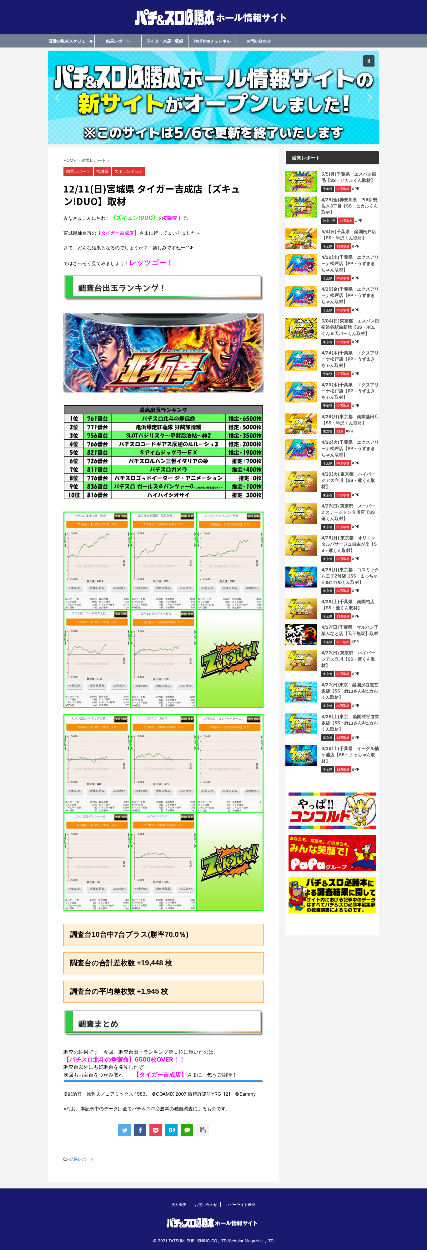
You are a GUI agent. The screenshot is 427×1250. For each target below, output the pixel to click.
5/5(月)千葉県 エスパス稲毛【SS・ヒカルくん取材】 (348, 177)
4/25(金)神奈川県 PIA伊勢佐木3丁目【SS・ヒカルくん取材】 (349, 206)
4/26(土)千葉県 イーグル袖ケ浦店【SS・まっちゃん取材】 (350, 754)
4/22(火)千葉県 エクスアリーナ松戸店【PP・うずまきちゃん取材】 (350, 448)
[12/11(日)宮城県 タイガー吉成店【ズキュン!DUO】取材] (171, 1130)
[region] (213, 97)
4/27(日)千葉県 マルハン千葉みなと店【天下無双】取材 (350, 630)
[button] (213, 97)
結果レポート (118, 40)
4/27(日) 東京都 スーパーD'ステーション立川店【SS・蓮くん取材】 (350, 512)
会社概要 (179, 1204)
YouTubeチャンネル (212, 40)
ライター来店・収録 (165, 40)
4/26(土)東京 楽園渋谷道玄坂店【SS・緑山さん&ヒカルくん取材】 (350, 723)
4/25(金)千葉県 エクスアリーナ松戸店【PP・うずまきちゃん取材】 (350, 295)
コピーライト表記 (240, 1204)
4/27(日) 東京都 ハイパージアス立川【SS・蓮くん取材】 (348, 659)
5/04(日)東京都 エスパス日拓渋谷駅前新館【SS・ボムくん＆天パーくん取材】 (350, 327)
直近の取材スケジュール (71, 40)
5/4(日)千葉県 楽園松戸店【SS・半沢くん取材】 (348, 234)
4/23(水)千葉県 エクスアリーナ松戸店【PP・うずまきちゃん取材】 (350, 391)
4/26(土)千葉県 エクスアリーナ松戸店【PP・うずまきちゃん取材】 (350, 263)
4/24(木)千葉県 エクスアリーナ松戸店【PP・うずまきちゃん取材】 (350, 359)
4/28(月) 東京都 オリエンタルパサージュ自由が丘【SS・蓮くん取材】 (349, 544)
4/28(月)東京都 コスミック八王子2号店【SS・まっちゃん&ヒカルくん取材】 (350, 576)
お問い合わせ (259, 40)
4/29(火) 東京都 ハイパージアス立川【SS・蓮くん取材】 (348, 480)
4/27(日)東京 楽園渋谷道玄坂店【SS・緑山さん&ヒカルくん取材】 (350, 691)
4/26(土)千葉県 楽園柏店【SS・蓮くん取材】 (347, 604)
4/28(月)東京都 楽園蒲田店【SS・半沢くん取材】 (350, 419)
